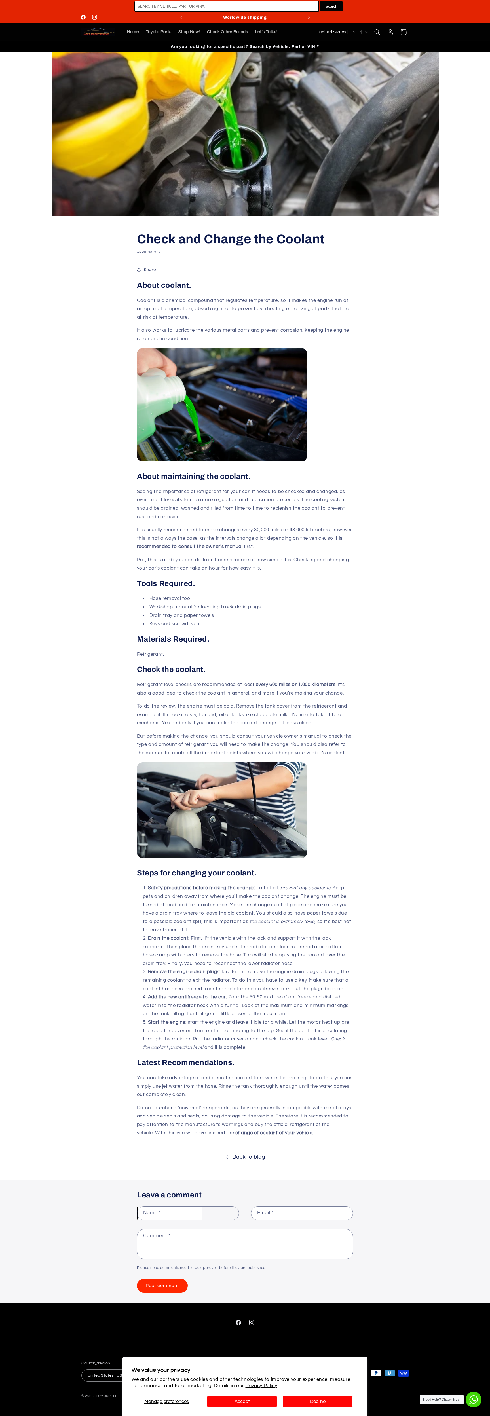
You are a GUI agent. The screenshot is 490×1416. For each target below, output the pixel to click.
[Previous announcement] (181, 17)
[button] (377, 32)
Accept (242, 1401)
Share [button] (150, 270)
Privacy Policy (261, 1385)
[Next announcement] (309, 17)
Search (331, 6)
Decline (318, 1401)
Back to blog (249, 1157)
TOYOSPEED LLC (110, 1395)
